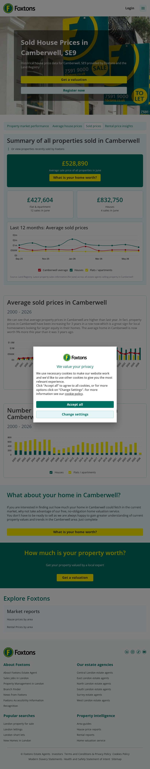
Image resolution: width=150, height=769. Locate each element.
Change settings (75, 414)
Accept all (75, 404)
